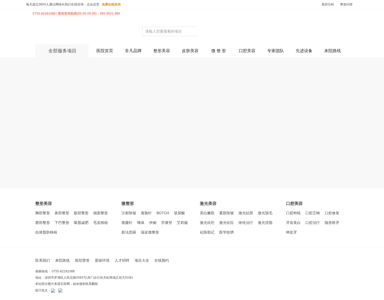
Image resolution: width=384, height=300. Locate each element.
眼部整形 (81, 213)
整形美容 (161, 50)
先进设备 (304, 50)
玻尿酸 (179, 213)
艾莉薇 (182, 223)
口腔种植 (293, 213)
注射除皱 (128, 213)
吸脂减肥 (81, 223)
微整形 (127, 203)
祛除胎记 (207, 232)
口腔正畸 (312, 213)
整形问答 (346, 4)
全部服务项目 (62, 50)
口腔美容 (247, 50)
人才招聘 (122, 260)
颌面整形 (100, 213)
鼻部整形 (62, 213)
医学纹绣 (226, 232)
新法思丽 (128, 232)
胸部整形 (42, 213)
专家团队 (275, 50)
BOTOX (162, 213)
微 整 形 (218, 50)
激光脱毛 (265, 213)
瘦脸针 (146, 213)
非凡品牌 (133, 50)
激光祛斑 (245, 213)
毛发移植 (100, 223)
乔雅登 (166, 223)
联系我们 (42, 260)
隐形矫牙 (332, 223)
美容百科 (328, 4)
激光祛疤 (207, 223)
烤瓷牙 (291, 232)
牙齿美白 (293, 223)
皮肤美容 (190, 50)
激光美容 (208, 203)
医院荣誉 (82, 260)
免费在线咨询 (111, 4)
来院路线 (332, 50)
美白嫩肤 (207, 213)
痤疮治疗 (245, 223)
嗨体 (140, 223)
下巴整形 (62, 223)
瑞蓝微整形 (150, 232)
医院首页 (104, 50)
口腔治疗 (312, 223)
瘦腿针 (126, 223)
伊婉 (152, 223)
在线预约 (161, 260)
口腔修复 (332, 213)
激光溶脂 (265, 223)
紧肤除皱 (226, 213)
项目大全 (142, 260)
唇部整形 (42, 223)
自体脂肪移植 (46, 232)
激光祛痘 (226, 223)
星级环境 (102, 260)
